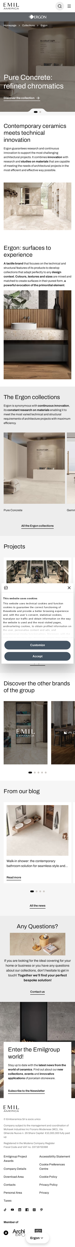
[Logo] (11, 6)
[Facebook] (26, 1209)
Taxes (7, 1200)
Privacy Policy (48, 1184)
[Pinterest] (41, 1209)
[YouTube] (12, 1209)
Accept (37, 656)
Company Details (15, 1168)
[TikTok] (5, 1209)
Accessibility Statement (54, 1156)
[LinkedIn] (19, 1209)
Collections (28, 25)
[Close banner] (69, 587)
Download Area (14, 1176)
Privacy (44, 1192)
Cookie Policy (48, 1176)
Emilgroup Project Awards (15, 1158)
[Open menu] (69, 6)
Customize (37, 645)
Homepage (10, 25)
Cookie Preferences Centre (52, 1166)
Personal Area (13, 1192)
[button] (36, 112)
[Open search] (59, 6)
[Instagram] (34, 1209)
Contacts (9, 1184)
